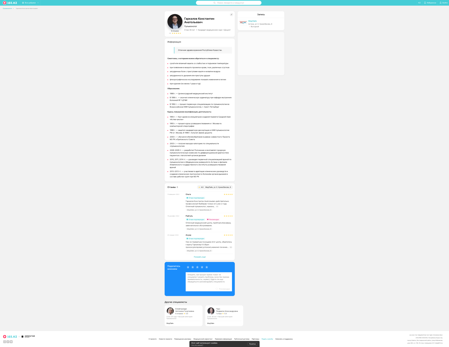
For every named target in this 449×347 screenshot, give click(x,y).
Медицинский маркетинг (203, 339)
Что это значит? (197, 345)
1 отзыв (219, 313)
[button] (222, 289)
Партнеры (255, 339)
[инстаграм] (4, 341)
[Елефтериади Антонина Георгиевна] (185, 315)
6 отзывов (175, 31)
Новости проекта (165, 339)
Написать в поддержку (284, 339)
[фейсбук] (8, 341)
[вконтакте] (11, 341)
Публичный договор (241, 339)
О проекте (153, 339)
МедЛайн (252, 21)
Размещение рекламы (182, 339)
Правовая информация (223, 339)
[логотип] (10, 3)
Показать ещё (200, 257)
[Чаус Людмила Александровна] (224, 315)
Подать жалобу (267, 339)
